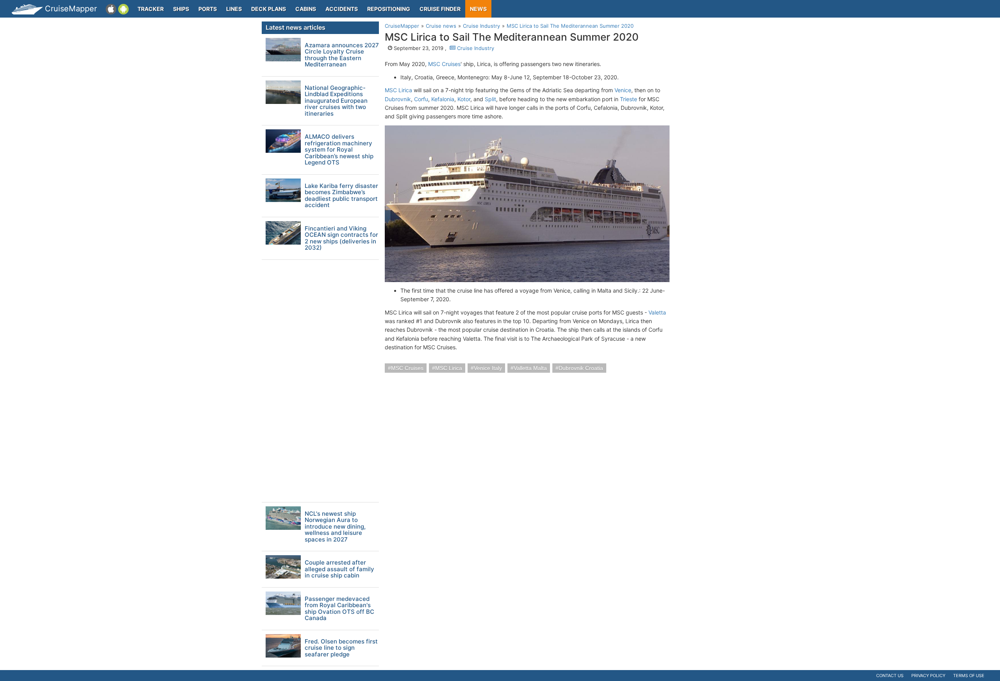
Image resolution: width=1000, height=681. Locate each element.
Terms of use (968, 675)
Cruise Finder (440, 8)
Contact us (890, 675)
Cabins (305, 8)
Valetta (657, 312)
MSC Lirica (398, 90)
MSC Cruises (444, 64)
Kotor (463, 99)
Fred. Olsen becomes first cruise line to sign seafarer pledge (341, 648)
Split (490, 99)
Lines (234, 8)
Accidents (341, 8)
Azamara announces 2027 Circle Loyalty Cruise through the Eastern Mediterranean (342, 55)
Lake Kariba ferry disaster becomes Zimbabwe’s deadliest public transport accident (341, 196)
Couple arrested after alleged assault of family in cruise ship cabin (339, 569)
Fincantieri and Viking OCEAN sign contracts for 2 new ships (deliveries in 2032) (341, 238)
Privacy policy (928, 675)
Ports (207, 8)
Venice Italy (488, 368)
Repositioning (388, 8)
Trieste (628, 99)
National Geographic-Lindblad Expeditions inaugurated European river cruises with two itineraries (336, 101)
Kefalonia (442, 99)
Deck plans (268, 8)
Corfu (421, 99)
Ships (181, 8)
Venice (622, 90)
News (478, 8)
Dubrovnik (398, 99)
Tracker (151, 8)
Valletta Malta (530, 368)
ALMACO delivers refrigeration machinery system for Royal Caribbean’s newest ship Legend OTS (339, 150)
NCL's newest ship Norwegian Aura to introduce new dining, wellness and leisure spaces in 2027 (335, 527)
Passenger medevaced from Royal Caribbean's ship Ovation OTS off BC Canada (339, 609)
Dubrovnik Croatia (581, 368)
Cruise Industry (474, 48)
